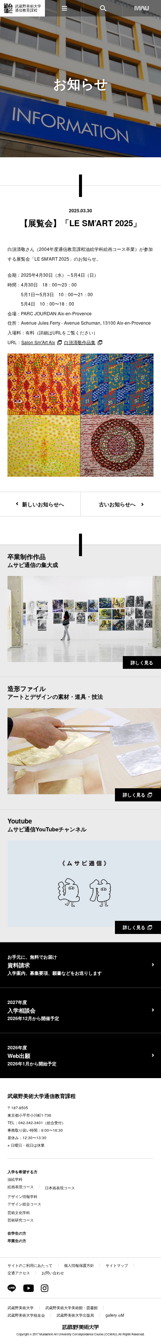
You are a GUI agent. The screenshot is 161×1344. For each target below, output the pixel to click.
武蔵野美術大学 (20, 1307)
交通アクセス (18, 1272)
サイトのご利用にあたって (29, 1265)
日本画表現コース (60, 1187)
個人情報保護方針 (79, 1265)
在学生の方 (16, 1233)
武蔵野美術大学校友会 (26, 1315)
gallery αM (115, 1315)
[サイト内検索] (103, 8)
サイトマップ (117, 1265)
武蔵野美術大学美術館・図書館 (71, 1307)
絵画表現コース (20, 1186)
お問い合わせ (53, 1272)
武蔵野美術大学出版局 (75, 1315)
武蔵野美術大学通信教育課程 (41, 1095)
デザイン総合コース (24, 1204)
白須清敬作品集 (79, 342)
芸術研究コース (20, 1220)
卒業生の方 (16, 1240)
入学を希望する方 (22, 1171)
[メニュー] (64, 8)
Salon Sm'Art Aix (38, 342)
